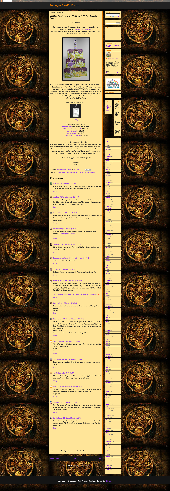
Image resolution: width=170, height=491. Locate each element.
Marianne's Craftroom (61, 258)
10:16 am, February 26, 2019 (68, 213)
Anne (55, 303)
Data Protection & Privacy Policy (108, 107)
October (108, 160)
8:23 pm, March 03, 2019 (65, 373)
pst (54, 373)
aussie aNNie (57, 281)
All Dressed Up (60, 173)
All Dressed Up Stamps (75, 120)
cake (75, 173)
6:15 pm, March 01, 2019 (71, 341)
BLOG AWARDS (108, 111)
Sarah (55, 213)
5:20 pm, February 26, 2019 (71, 244)
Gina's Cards (57, 341)
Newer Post (55, 458)
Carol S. (56, 269)
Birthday (70, 173)
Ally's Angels (71, 133)
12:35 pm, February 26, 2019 (68, 229)
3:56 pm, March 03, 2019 (73, 359)
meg (54, 183)
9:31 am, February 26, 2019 (66, 183)
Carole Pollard (58, 418)
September (108, 162)
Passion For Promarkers (83, 29)
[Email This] (85, 170)
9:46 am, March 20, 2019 (73, 418)
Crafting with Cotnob (67, 234)
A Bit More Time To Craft (72, 129)
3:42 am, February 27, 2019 (72, 281)
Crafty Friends (66, 126)
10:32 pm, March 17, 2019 (67, 402)
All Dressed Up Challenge (71, 135)
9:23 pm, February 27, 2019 (67, 303)
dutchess (56, 197)
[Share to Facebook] (89, 170)
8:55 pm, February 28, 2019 (74, 319)
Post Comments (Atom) (81, 466)
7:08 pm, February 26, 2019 (79, 258)
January (108, 154)
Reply (55, 191)
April (107, 147)
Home (76, 458)
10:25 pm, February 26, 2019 (69, 269)
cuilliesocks (57, 244)
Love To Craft (72, 131)
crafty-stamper (58, 359)
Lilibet (55, 402)
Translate (117, 16)
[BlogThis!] (86, 170)
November (108, 158)
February (108, 151)
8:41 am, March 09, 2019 (73, 386)
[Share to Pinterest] (90, 170)
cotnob (55, 229)
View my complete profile (112, 72)
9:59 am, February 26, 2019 (69, 197)
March (107, 149)
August (107, 164)
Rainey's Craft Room (64, 5)
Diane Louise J (58, 319)
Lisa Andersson (58, 386)
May (107, 145)
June (107, 143)
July (107, 141)
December (108, 156)
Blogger (109, 481)
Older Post (97, 458)
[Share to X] (87, 170)
